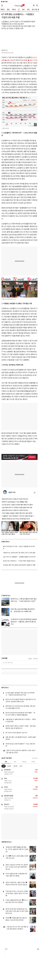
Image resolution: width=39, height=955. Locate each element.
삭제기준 (35, 659)
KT (19, 60)
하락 (15, 762)
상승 (6, 761)
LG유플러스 (29, 57)
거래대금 (24, 762)
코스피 (9, 766)
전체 (3, 766)
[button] (2, 5)
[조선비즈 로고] (20, 5)
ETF (21, 766)
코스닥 (15, 766)
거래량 (33, 762)
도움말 (30, 659)
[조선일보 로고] (4, 1)
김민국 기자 (4, 50)
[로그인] (34, 5)
